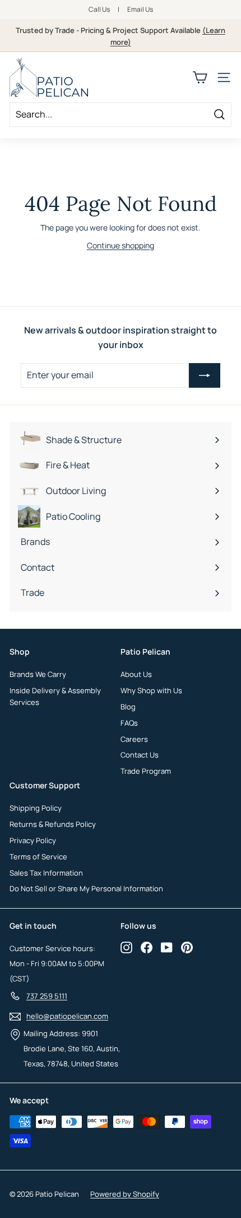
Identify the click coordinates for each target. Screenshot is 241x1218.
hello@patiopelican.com (67, 1016)
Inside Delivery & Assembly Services (55, 696)
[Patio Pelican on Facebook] (146, 947)
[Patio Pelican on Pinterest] (187, 947)
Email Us (140, 9)
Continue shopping (120, 245)
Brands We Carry (38, 674)
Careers (134, 739)
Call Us (99, 9)
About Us (136, 674)
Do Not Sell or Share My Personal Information (86, 888)
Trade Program (146, 771)
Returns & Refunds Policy (53, 824)
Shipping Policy (36, 808)
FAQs (129, 723)
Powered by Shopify (124, 1194)
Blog (128, 707)
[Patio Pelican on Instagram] (126, 947)
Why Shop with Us (151, 690)
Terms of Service (38, 857)
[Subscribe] (204, 375)
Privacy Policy (33, 840)
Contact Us (140, 755)
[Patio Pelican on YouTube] (167, 947)
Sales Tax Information (46, 873)
